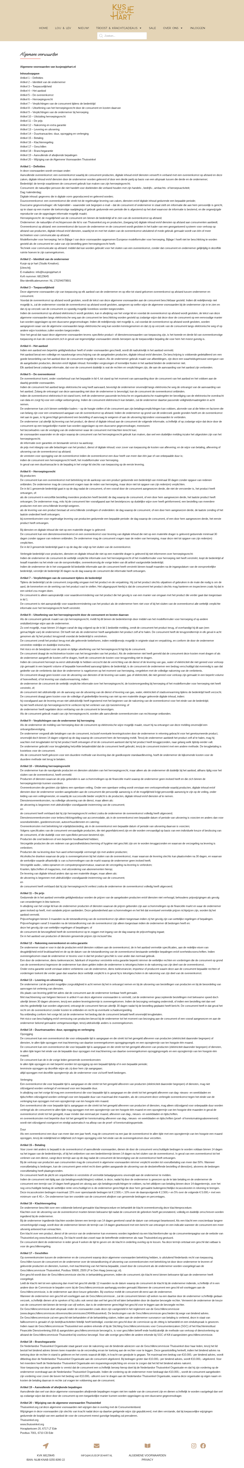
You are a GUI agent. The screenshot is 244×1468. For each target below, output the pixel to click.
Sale (152, 28)
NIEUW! (83, 28)
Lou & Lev (63, 28)
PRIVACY (147, 1459)
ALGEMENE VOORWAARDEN (147, 1455)
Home (43, 28)
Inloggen (197, 28)
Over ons (170, 28)
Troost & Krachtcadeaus (117, 28)
